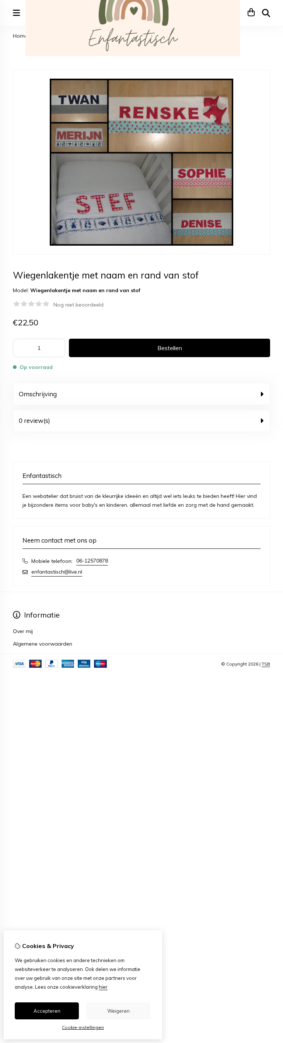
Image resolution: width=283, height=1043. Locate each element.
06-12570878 (92, 560)
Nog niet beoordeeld (78, 304)
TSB (266, 664)
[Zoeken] (266, 13)
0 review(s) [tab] (34, 420)
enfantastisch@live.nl (56, 571)
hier (103, 987)
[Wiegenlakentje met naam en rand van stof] (141, 252)
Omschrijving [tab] (38, 394)
